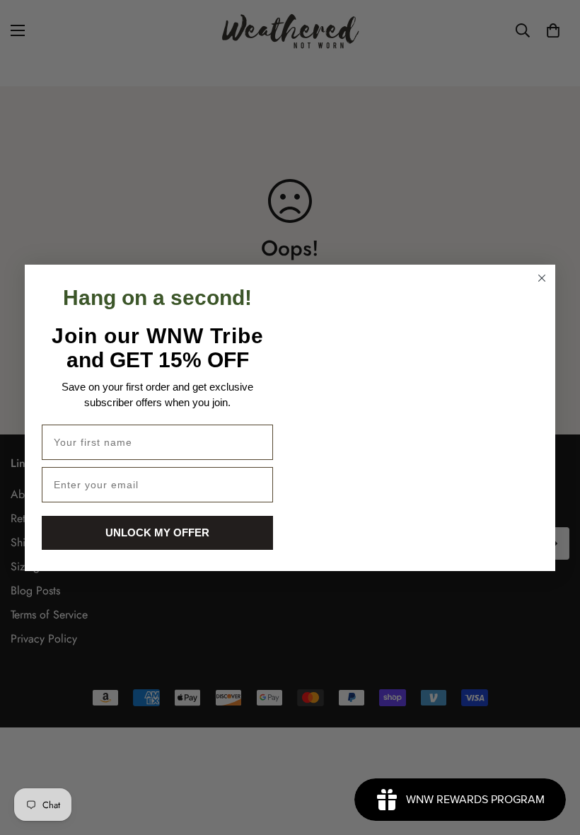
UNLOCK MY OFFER (157, 532)
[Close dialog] (542, 278)
